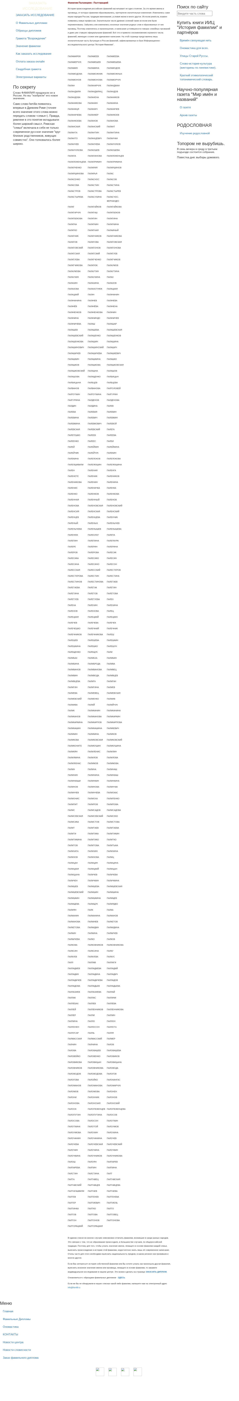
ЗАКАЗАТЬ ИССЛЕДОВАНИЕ (35, 15)
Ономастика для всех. (194, 48)
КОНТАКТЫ (10, 1334)
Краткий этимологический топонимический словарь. (196, 77)
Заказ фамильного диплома (20, 1357)
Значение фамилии (28, 46)
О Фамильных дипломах (31, 23)
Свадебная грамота (28, 69)
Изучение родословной (195, 133)
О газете (185, 107)
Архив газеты (188, 115)
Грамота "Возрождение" (31, 38)
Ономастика (10, 1326)
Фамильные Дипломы (17, 1319)
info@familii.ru (74, 1287)
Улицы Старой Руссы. (194, 56)
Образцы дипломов (28, 30)
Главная (8, 1311)
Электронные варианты (31, 77)
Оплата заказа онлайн (30, 61)
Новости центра (13, 1342)
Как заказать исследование (33, 53)
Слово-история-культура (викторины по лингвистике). (198, 65)
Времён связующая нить (195, 40)
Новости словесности (17, 1350)
